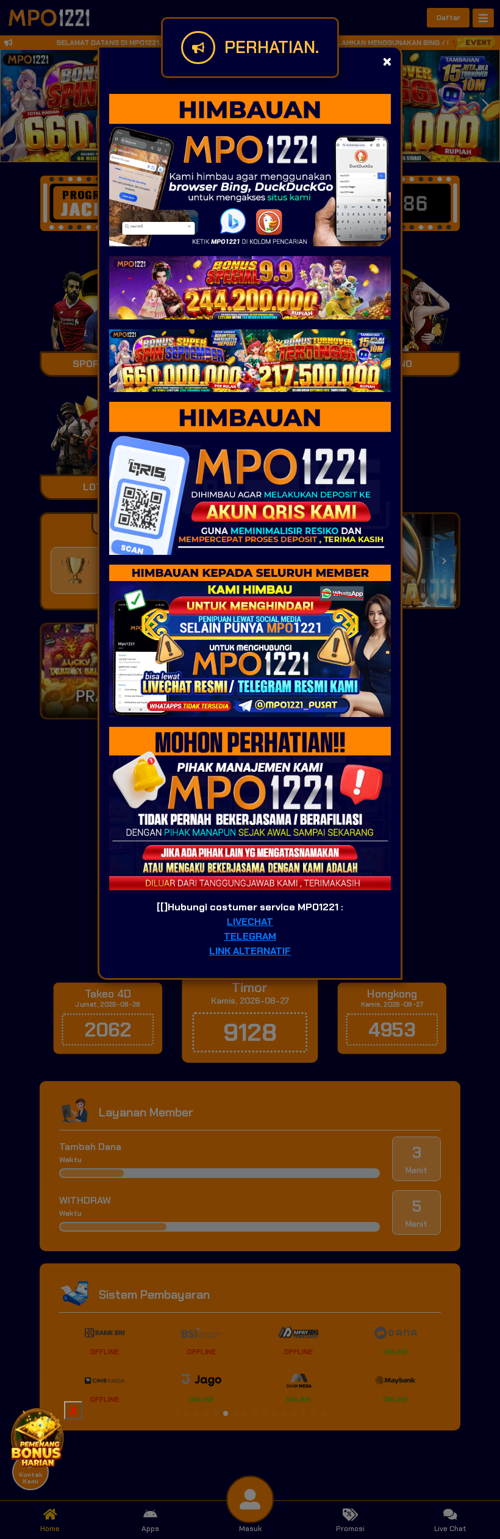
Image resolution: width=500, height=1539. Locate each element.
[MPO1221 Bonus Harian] (36, 1436)
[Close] (387, 61)
